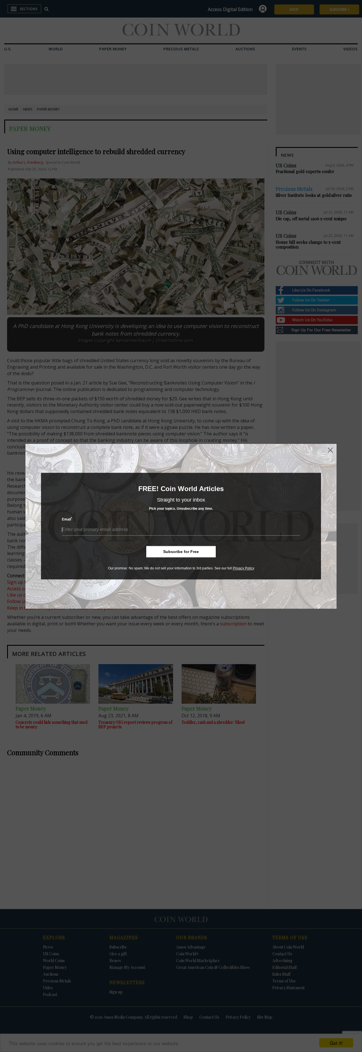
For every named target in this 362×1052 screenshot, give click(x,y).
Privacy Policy (243, 568)
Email (67, 519)
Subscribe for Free (181, 551)
